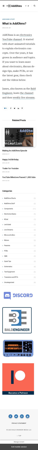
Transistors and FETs (11, 277)
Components (8, 209)
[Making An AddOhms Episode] (19, 137)
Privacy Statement (19, 423)
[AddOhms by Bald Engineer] (14, 6)
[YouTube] (27, 416)
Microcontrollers (9, 235)
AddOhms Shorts (10, 198)
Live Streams (8, 230)
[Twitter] (16, 416)
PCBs (6, 251)
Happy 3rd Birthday (10, 159)
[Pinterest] (22, 108)
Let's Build (7, 224)
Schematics (8, 266)
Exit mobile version (19, 447)
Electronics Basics (10, 214)
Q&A (5, 256)
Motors (6, 240)
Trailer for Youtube (10, 168)
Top (19, 435)
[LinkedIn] (18, 108)
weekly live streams (24, 97)
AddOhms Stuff (8, 19)
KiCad (6, 219)
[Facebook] (10, 416)
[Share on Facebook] (10, 108)
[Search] (33, 6)
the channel (26, 93)
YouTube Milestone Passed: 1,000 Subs (19, 177)
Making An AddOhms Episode (14, 151)
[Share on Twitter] (14, 108)
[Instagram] (22, 416)
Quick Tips (7, 261)
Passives (7, 245)
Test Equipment (9, 272)
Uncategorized (9, 282)
